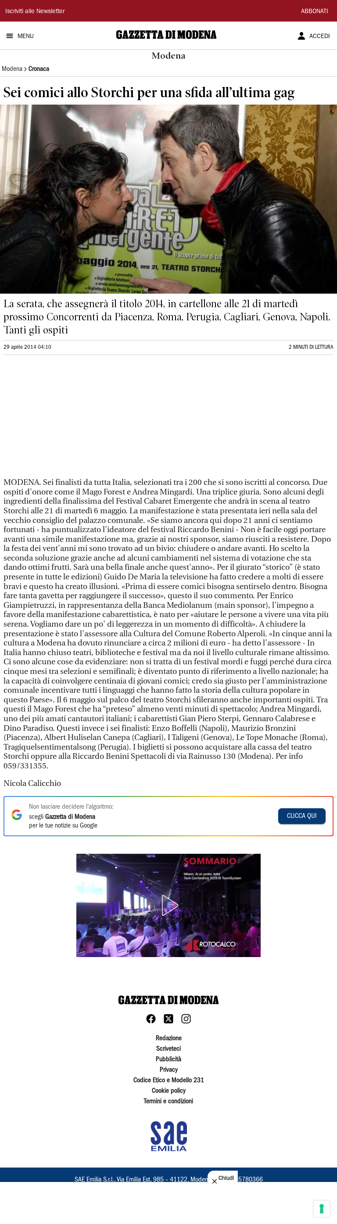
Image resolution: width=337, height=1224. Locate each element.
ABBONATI (314, 12)
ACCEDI (319, 37)
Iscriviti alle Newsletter (35, 12)
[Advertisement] (69, 420)
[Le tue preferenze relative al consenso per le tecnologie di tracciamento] (321, 1208)
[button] (168, 905)
